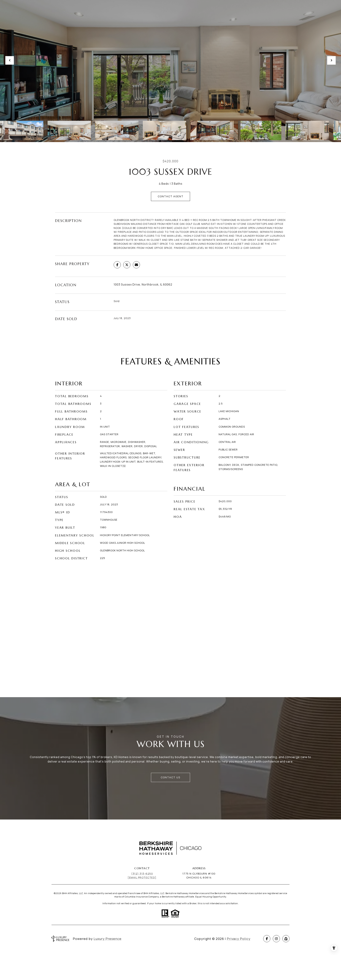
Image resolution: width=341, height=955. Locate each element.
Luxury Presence (107, 939)
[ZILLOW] (285, 938)
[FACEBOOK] (266, 938)
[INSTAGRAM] (276, 938)
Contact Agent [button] (170, 196)
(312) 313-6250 (142, 873)
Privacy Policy (238, 939)
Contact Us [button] (170, 777)
